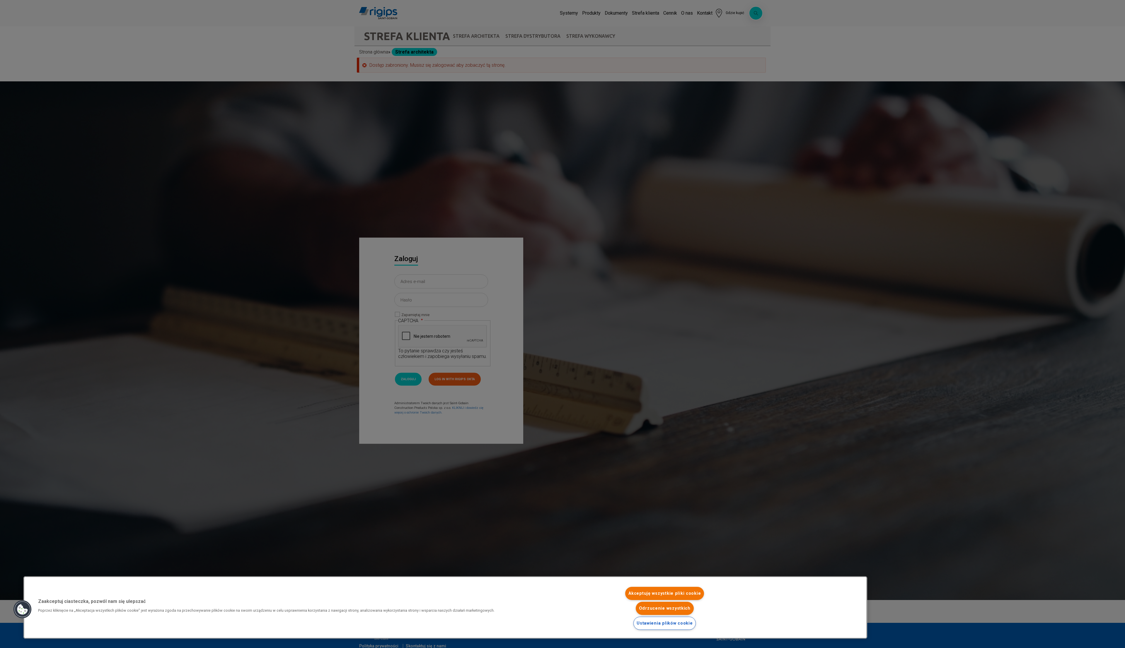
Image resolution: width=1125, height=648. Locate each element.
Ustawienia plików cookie (665, 623)
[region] (445, 607)
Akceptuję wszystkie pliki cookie (664, 593)
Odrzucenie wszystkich (665, 608)
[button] (22, 609)
